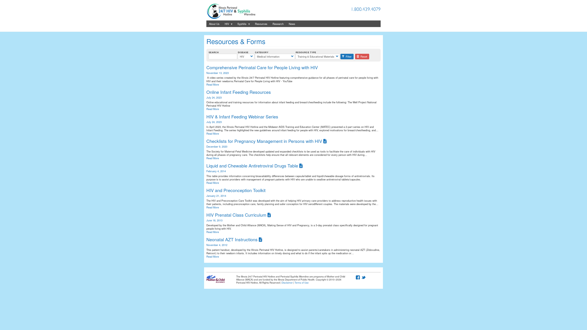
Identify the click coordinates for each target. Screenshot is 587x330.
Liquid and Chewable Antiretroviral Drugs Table (252, 165)
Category (261, 52)
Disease (243, 52)
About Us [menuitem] (214, 24)
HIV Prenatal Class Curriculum (236, 215)
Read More (212, 84)
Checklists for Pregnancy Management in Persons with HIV (264, 141)
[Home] (232, 11)
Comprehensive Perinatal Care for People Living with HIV (262, 67)
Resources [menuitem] (261, 24)
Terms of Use (302, 282)
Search (214, 52)
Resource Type (306, 52)
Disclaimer (287, 282)
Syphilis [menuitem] (240, 24)
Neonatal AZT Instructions (232, 239)
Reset (363, 56)
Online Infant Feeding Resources (238, 92)
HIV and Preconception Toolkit (236, 190)
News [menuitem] (292, 24)
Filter (348, 56)
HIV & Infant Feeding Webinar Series (242, 116)
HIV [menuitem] (225, 24)
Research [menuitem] (278, 24)
